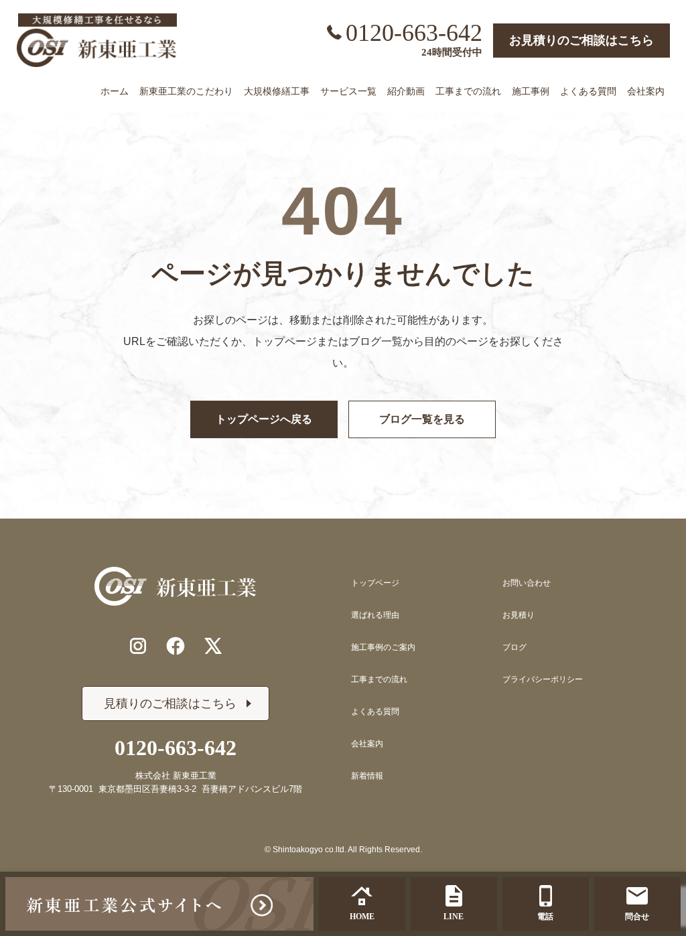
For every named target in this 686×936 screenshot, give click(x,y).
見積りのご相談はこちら (170, 703)
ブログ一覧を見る (422, 419)
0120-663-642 (414, 32)
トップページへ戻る (264, 419)
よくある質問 (375, 711)
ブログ (514, 647)
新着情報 (367, 776)
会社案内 (367, 743)
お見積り (518, 615)
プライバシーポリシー (542, 679)
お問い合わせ (526, 583)
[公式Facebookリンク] (175, 645)
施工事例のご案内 (383, 647)
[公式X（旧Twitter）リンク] (213, 645)
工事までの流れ (379, 679)
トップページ (375, 583)
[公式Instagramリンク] (138, 645)
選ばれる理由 (375, 615)
